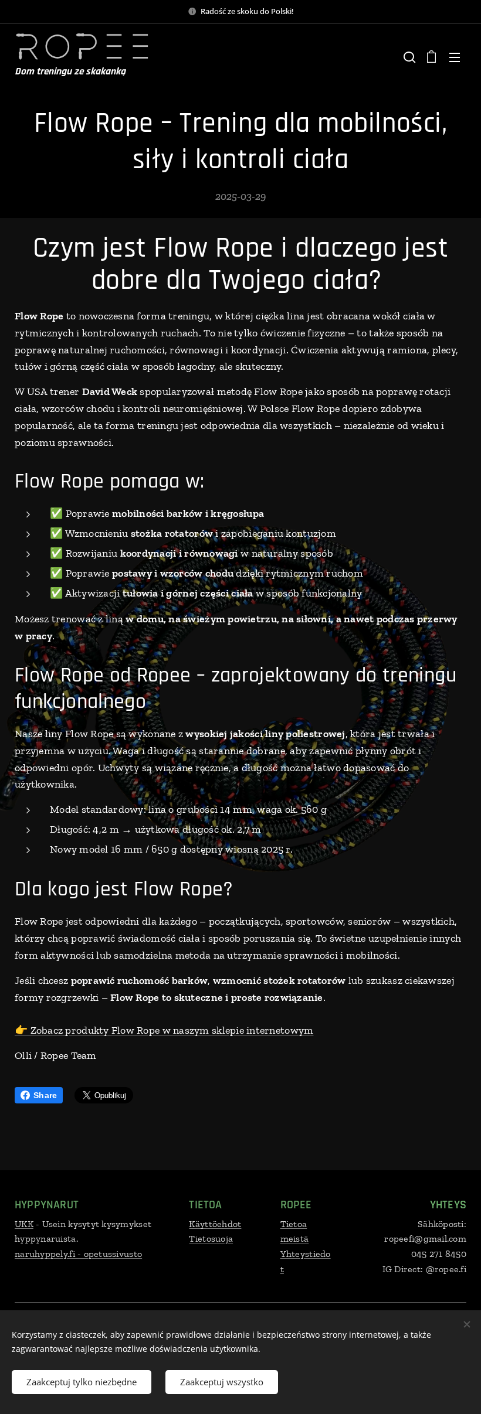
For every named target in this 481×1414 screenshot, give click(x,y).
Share (45, 1095)
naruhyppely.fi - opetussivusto (78, 1253)
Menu (454, 57)
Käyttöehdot (215, 1223)
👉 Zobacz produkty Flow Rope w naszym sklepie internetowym (164, 1030)
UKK (24, 1223)
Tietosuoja (211, 1238)
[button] (408, 56)
